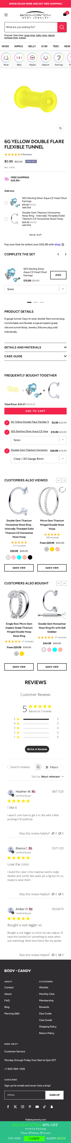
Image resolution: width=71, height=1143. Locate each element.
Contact (9, 987)
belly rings (41, 35)
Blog (6, 1007)
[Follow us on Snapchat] (51, 1106)
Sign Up (55, 1095)
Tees (56, 46)
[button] (58, 480)
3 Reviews (26, 154)
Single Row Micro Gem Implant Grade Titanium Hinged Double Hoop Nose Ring (19, 630)
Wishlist (43, 987)
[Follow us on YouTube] (37, 1106)
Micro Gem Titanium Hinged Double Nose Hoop (52, 524)
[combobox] (47, 776)
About (7, 994)
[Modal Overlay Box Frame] (35, 1132)
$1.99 (44, 46)
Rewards (44, 1007)
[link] (8, 557)
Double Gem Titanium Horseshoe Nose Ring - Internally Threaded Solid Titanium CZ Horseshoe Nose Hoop (19, 528)
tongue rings (11, 37)
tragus (22, 37)
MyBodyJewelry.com (35, 1119)
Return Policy (46, 1033)
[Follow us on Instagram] (22, 1106)
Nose (5, 46)
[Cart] (65, 14)
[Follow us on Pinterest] (29, 1106)
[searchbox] (21, 767)
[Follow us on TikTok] (44, 1106)
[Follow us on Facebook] (8, 1106)
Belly (32, 46)
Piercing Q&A (12, 1013)
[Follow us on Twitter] (15, 1106)
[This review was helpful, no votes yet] (53, 833)
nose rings (29, 35)
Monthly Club (46, 994)
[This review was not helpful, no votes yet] (59, 833)
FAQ (7, 1000)
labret (51, 35)
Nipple (18, 46)
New (67, 46)
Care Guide (45, 1020)
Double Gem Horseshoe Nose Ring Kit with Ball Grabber (52, 628)
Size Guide (45, 1013)
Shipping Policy (48, 1026)
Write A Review (37, 749)
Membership (46, 1000)
